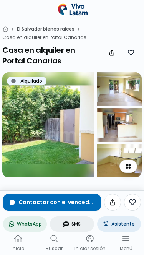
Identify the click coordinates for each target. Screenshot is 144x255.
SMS (76, 224)
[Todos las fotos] (128, 166)
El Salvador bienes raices (45, 29)
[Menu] (126, 238)
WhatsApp (29, 224)
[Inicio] (5, 29)
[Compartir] (112, 53)
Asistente (123, 224)
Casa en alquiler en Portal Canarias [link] (44, 37)
